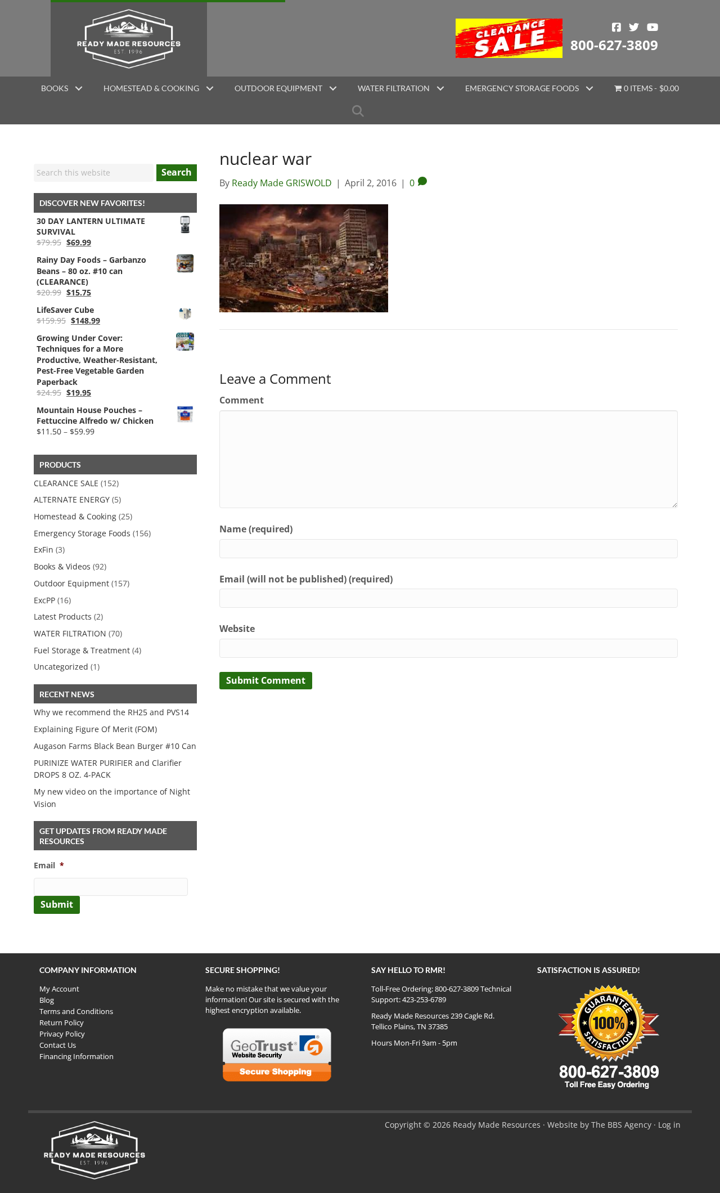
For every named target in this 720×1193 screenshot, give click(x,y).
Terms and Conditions (76, 1011)
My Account (59, 989)
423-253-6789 (424, 999)
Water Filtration (394, 88)
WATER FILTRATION (70, 633)
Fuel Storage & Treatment (82, 650)
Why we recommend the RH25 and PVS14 (111, 712)
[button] (78, 88)
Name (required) (255, 529)
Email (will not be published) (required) (306, 579)
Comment (241, 400)
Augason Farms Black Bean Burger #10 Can (115, 746)
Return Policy (61, 1022)
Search (176, 172)
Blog (46, 1000)
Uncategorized (61, 666)
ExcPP (44, 600)
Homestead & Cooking (151, 88)
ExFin (43, 549)
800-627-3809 (614, 44)
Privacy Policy (62, 1034)
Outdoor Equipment (278, 88)
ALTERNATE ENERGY (72, 499)
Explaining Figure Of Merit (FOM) (95, 729)
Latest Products (63, 616)
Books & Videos (62, 566)
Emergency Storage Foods (522, 88)
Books (54, 88)
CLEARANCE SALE (66, 483)
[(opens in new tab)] (509, 37)
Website (237, 628)
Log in (669, 1124)
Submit (56, 904)
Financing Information (76, 1056)
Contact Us (57, 1045)
